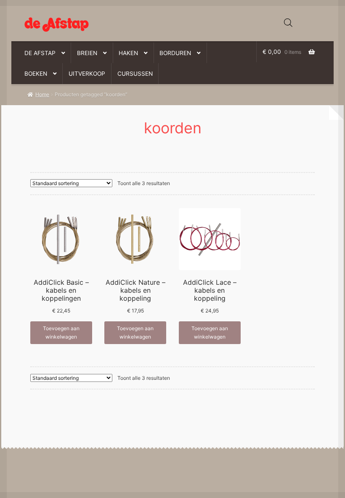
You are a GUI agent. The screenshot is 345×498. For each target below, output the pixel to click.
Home (42, 94)
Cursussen (135, 73)
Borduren (175, 53)
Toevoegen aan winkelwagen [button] (61, 332)
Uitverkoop (87, 73)
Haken (128, 53)
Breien (87, 53)
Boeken (35, 73)
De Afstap (40, 53)
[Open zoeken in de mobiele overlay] (288, 23)
